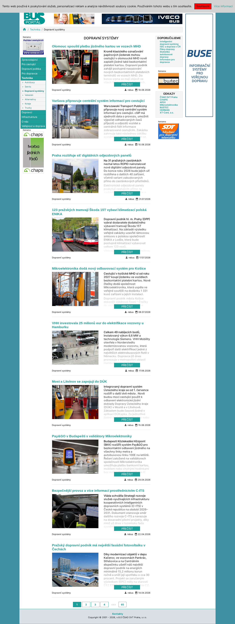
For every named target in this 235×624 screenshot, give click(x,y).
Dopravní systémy (34, 91)
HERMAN (164, 110)
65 (122, 604)
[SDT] (168, 131)
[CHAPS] (33, 152)
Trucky (28, 108)
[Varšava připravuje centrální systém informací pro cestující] (75, 122)
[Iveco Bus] (142, 18)
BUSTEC (164, 107)
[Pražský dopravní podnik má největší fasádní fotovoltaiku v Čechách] (75, 570)
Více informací (223, 6)
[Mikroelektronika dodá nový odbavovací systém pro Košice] (75, 290)
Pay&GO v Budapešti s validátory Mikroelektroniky (92, 436)
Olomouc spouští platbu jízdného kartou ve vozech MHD (96, 46)
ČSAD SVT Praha (168, 97)
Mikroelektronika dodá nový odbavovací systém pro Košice (99, 268)
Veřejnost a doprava (33, 126)
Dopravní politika (31, 68)
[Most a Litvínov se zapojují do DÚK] (75, 403)
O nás (25, 121)
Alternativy (30, 99)
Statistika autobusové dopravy (166, 54)
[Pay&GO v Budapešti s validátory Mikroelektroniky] (75, 457)
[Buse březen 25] (199, 65)
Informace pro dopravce (167, 60)
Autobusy (30, 82)
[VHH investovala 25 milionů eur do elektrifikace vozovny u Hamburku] (75, 348)
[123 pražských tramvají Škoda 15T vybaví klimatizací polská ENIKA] (75, 235)
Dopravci (27, 112)
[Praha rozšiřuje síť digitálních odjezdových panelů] (75, 177)
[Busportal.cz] (34, 18)
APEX (163, 102)
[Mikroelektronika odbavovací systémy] (74, 18)
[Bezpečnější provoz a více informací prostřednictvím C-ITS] (75, 512)
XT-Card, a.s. (167, 112)
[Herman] (33, 46)
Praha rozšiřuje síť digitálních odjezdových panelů (91, 155)
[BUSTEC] (168, 80)
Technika (35, 29)
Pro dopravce (29, 73)
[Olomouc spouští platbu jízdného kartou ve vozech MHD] (75, 68)
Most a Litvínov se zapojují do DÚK (79, 381)
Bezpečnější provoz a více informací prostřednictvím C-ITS (98, 490)
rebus (128, 89)
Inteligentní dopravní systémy (169, 42)
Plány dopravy (167, 49)
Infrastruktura (29, 116)
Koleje (28, 103)
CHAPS (164, 99)
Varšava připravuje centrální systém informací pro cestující (98, 101)
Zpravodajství (30, 59)
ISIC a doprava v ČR (170, 46)
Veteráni (29, 95)
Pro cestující (29, 64)
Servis (28, 86)
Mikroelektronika (169, 105)
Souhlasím (203, 6)
